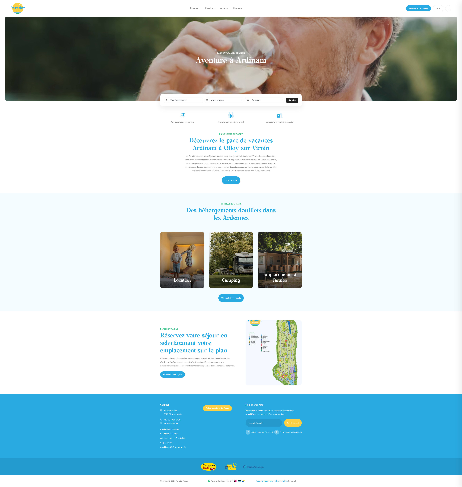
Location (194, 8)
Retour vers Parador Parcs (217, 408)
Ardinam (20, 8)
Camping (209, 8)
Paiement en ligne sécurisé (222, 481)
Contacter (238, 8)
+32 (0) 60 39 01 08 (172, 420)
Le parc (223, 8)
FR (437, 8)
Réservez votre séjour (172, 374)
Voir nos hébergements (231, 298)
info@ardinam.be (171, 423)
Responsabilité (166, 442)
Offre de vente (231, 180)
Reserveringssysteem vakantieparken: (272, 481)
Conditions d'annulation (169, 429)
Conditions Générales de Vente (173, 447)
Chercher (292, 100)
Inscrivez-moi (293, 423)
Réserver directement (418, 8)
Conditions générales (169, 434)
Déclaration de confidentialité (172, 438)
